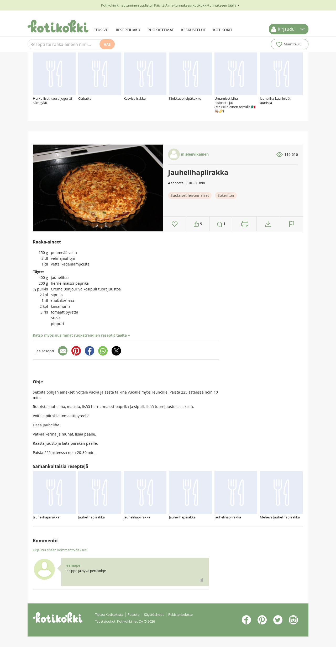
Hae (107, 44)
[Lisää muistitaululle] (174, 224)
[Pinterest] (76, 351)
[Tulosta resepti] (245, 224)
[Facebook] (89, 351)
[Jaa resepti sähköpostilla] (62, 351)
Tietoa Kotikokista (109, 614)
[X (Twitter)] (116, 351)
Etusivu (100, 29)
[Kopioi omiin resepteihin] (268, 224)
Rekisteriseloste (180, 614)
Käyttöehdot (154, 614)
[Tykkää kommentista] (202, 579)
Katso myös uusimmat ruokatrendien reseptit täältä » (81, 335)
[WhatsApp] (103, 351)
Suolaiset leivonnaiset (190, 195)
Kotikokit (222, 29)
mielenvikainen (194, 154)
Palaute (133, 614)
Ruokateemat (161, 29)
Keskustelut (193, 29)
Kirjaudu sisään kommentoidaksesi (60, 550)
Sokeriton (226, 195)
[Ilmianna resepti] (291, 224)
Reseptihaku (128, 29)
